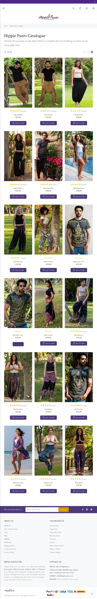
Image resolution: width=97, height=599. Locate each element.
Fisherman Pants (55, 532)
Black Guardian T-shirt (78, 262)
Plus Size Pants (55, 536)
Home (6, 26)
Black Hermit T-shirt (18, 335)
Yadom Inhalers (55, 552)
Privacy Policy (9, 552)
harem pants (8, 569)
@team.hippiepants (62, 566)
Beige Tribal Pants (18, 115)
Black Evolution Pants (48, 188)
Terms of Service (10, 549)
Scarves (52, 542)
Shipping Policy (9, 546)
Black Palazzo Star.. (79, 335)
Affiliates (7, 539)
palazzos (28, 569)
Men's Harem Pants (57, 546)
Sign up (63, 510)
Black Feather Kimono (79, 188)
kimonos (42, 569)
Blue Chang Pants (79, 483)
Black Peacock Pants (18, 409)
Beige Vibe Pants (48, 115)
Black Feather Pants (18, 262)
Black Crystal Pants (18, 188)
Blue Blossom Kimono (18, 483)
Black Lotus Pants (48, 335)
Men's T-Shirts (55, 549)
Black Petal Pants (48, 409)
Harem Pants (54, 526)
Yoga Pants (53, 529)
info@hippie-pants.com (65, 576)
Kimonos (53, 539)
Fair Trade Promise (11, 529)
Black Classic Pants (79, 115)
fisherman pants (19, 569)
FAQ (6, 532)
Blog (5, 536)
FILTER (9, 52)
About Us (7, 526)
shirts (33, 569)
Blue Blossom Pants (48, 483)
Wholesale (7, 542)
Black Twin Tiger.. (79, 409)
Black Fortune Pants (48, 262)
